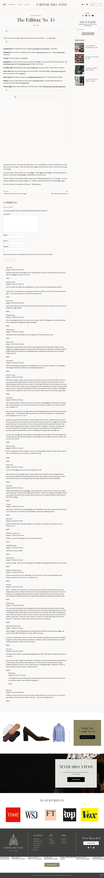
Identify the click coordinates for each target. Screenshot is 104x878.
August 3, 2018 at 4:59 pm (14, 400)
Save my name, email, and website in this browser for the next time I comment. (28, 254)
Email (5, 241)
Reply (8, 278)
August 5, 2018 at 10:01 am (15, 572)
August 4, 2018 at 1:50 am (14, 521)
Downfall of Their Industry (41, 49)
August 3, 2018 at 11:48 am (15, 331)
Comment (6, 214)
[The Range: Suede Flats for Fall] (79, 58)
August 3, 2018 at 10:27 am (15, 317)
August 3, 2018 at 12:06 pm (15, 344)
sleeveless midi (24, 64)
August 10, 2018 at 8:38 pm (15, 692)
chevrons (22, 73)
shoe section (41, 52)
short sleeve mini (8, 64)
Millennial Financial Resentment (55, 86)
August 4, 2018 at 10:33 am (15, 535)
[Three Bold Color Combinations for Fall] (79, 47)
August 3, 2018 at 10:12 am (15, 269)
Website (5, 246)
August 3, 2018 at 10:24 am (15, 303)
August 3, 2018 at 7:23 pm (14, 467)
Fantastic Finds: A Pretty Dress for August (15, 193)
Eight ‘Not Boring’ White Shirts (59, 193)
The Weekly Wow (37, 80)
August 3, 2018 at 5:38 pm (14, 448)
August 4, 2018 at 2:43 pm (14, 560)
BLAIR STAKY (68, 875)
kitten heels (61, 52)
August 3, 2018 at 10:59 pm (15, 506)
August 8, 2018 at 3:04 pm (17, 675)
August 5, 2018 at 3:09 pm (14, 587)
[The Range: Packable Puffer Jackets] (79, 69)
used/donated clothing (35, 77)
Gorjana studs (58, 71)
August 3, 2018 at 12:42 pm (15, 362)
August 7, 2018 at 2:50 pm (14, 628)
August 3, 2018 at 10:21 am (15, 284)
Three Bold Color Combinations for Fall (91, 46)
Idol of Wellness (33, 67)
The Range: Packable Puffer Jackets (91, 69)
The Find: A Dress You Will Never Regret (92, 80)
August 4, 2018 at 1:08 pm (14, 547)
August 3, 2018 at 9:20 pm (14, 488)
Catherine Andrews (12, 570)
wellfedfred (9, 545)
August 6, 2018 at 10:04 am (15, 605)
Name (5, 235)
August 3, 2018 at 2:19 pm (14, 377)
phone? (25, 58)
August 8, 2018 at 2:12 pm (14, 651)
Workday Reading (36, 15)
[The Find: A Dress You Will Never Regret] (79, 81)
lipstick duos (25, 83)
